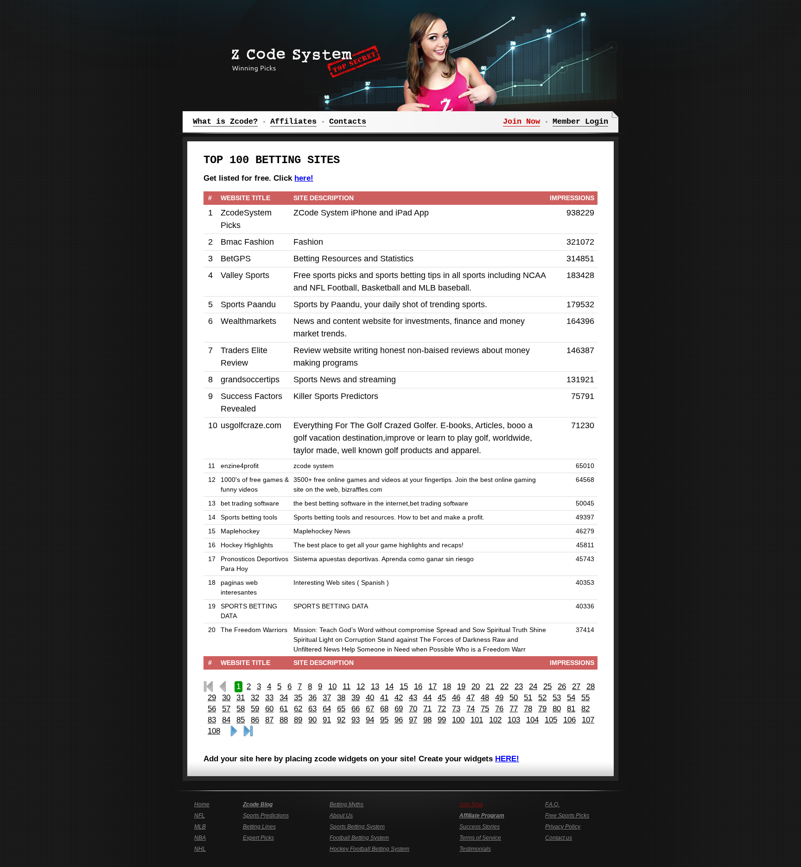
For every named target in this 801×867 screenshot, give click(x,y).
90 (312, 719)
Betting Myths (346, 804)
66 (355, 708)
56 (212, 708)
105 (551, 719)
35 (298, 697)
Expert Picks (258, 838)
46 (456, 697)
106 (569, 719)
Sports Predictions (266, 815)
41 (384, 697)
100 (458, 719)
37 (327, 697)
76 (499, 708)
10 (332, 686)
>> (234, 731)
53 (557, 697)
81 (571, 708)
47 (470, 697)
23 (519, 686)
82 (585, 708)
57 (226, 708)
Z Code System (303, 58)
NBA (200, 838)
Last (248, 731)
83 (212, 719)
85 (240, 719)
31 (240, 697)
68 (384, 708)
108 (214, 731)
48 (485, 697)
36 (312, 697)
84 (226, 719)
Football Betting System (359, 838)
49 (499, 697)
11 (346, 686)
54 (571, 697)
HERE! (507, 758)
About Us (341, 815)
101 (476, 719)
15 (404, 686)
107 (588, 719)
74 (470, 708)
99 (442, 719)
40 (370, 697)
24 (533, 686)
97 (413, 719)
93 (355, 719)
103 (514, 719)
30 (226, 697)
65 (341, 708)
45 (442, 697)
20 (475, 686)
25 (547, 686)
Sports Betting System (357, 826)
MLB (200, 826)
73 (456, 708)
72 (442, 708)
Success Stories (479, 826)
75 (485, 708)
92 (341, 719)
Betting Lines (259, 826)
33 (269, 697)
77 (513, 708)
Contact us (558, 838)
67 (370, 708)
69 (398, 708)
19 (461, 686)
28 (590, 686)
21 (490, 686)
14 (389, 686)
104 (532, 719)
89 (298, 719)
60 (269, 708)
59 (255, 708)
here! (303, 178)
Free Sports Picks (567, 815)
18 (447, 686)
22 (504, 686)
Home (202, 804)
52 (542, 697)
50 (513, 697)
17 (432, 686)
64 (327, 708)
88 (284, 719)
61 (284, 708)
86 (255, 719)
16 (418, 686)
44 (427, 697)
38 (341, 697)
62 (298, 708)
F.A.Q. (552, 804)
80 (557, 708)
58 (240, 708)
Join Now (471, 804)
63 (312, 708)
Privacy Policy (562, 826)
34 (284, 697)
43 (413, 697)
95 (384, 719)
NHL (200, 849)
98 (427, 719)
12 (360, 686)
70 (413, 708)
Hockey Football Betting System (369, 849)
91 (327, 719)
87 (269, 719)
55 (585, 697)
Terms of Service (480, 838)
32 (255, 697)
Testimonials (475, 849)
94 (370, 719)
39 (355, 697)
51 (528, 697)
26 (562, 686)
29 (212, 697)
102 (495, 719)
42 (398, 697)
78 (528, 708)
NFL (199, 815)
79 (542, 708)
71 (427, 708)
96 (398, 719)
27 (576, 686)
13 (375, 686)
